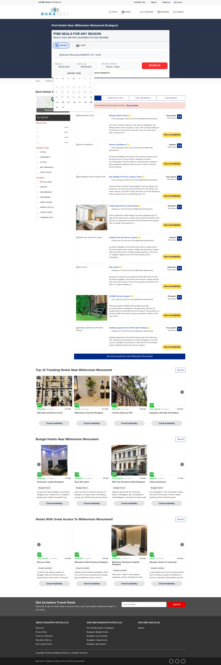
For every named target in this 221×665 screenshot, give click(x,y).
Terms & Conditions (44, 636)
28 (85, 102)
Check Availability (172, 134)
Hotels (63, 45)
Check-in (58, 64)
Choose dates (132, 105)
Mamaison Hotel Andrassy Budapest (91, 562)
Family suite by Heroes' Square (124, 237)
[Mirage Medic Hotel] (91, 115)
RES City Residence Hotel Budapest (128, 482)
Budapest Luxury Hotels (97, 636)
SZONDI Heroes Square (120, 296)
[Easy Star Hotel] (92, 460)
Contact (179, 12)
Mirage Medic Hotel (118, 115)
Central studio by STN (122, 413)
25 (68, 102)
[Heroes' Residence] (91, 144)
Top (170, 98)
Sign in (153, 2)
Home (114, 12)
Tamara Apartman (158, 482)
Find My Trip (139, 2)
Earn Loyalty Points (44, 644)
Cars (83, 45)
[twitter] (177, 661)
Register (166, 2)
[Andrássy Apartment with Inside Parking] (91, 329)
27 (80, 102)
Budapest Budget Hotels (97, 632)
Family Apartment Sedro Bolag (123, 206)
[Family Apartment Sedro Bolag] (91, 217)
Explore (141, 628)
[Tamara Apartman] (167, 460)
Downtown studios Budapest (50, 482)
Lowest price (115, 98)
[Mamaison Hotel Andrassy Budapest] (92, 540)
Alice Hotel (114, 267)
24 (63, 102)
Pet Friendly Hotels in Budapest (100, 628)
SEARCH (155, 65)
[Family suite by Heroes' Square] (91, 237)
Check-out (81, 64)
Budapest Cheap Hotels (97, 640)
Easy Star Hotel (82, 482)
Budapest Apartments (96, 644)
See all (180, 370)
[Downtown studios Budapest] (54, 460)
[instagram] (183, 661)
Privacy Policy (41, 632)
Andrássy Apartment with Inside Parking (128, 327)
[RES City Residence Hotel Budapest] (129, 460)
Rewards (164, 12)
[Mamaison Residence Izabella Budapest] (129, 540)
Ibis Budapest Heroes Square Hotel (125, 176)
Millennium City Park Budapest (89, 413)
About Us (40, 628)
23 (57, 102)
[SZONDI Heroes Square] (91, 308)
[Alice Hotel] (91, 267)
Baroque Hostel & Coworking (163, 562)
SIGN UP (176, 604)
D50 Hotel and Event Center (50, 413)
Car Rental (147, 12)
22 (91, 97)
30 (57, 107)
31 (63, 107)
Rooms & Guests (109, 63)
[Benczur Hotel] (54, 540)
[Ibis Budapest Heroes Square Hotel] (91, 177)
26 (74, 102)
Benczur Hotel (43, 562)
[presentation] (39, 392)
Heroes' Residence (118, 144)
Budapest (49, 81)
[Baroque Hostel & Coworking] (167, 540)
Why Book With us (44, 640)
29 (91, 102)
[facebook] (171, 661)
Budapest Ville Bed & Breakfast (164, 413)
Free (142, 98)
